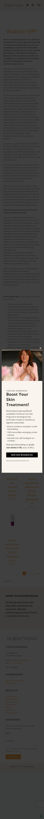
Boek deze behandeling (22, 455)
